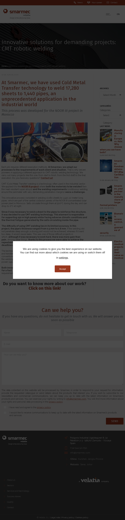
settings (63, 257)
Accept (62, 269)
